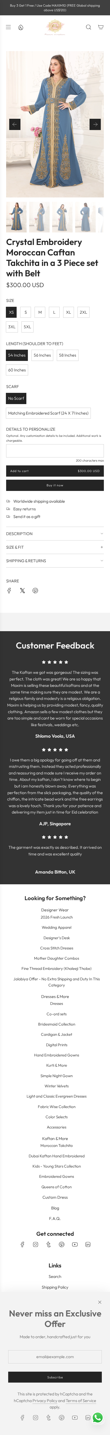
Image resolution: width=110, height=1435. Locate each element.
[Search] (88, 27)
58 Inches (67, 355)
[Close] (100, 1302)
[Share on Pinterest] (35, 591)
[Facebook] (22, 1244)
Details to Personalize (30, 429)
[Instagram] (35, 1244)
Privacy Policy (44, 1400)
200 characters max (90, 460)
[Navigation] (8, 27)
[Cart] (101, 27)
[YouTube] (75, 1244)
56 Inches (42, 355)
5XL (27, 326)
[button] (14, 124)
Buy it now (55, 485)
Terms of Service (81, 1400)
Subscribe (55, 1377)
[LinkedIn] (88, 1244)
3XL (12, 326)
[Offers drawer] (20, 27)
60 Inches (17, 369)
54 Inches (17, 355)
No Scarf (16, 398)
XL (68, 312)
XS (11, 312)
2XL (83, 312)
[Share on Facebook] (9, 591)
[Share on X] (22, 591)
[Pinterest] (62, 1244)
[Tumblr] (48, 1244)
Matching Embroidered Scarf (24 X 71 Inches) (48, 413)
